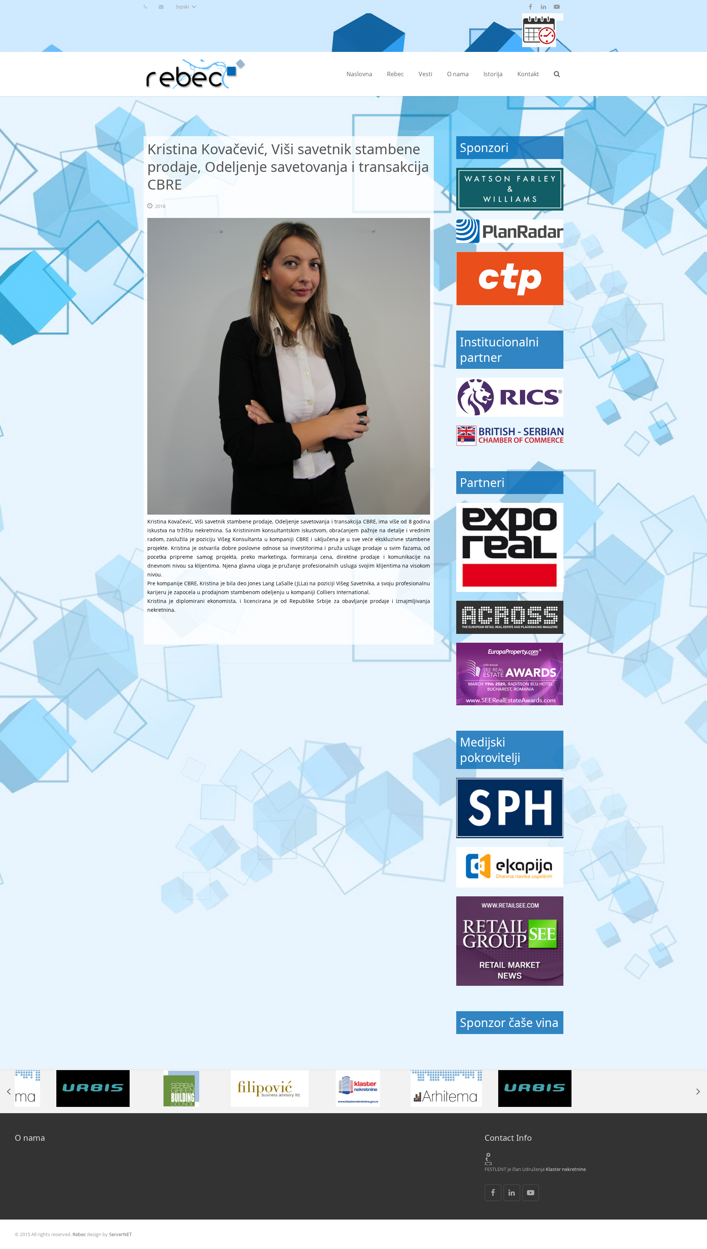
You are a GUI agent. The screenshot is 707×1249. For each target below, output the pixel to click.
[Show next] (698, 1091)
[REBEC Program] (539, 45)
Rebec (79, 1234)
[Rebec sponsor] (509, 189)
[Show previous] (9, 1091)
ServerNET (120, 1234)
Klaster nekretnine (566, 1169)
